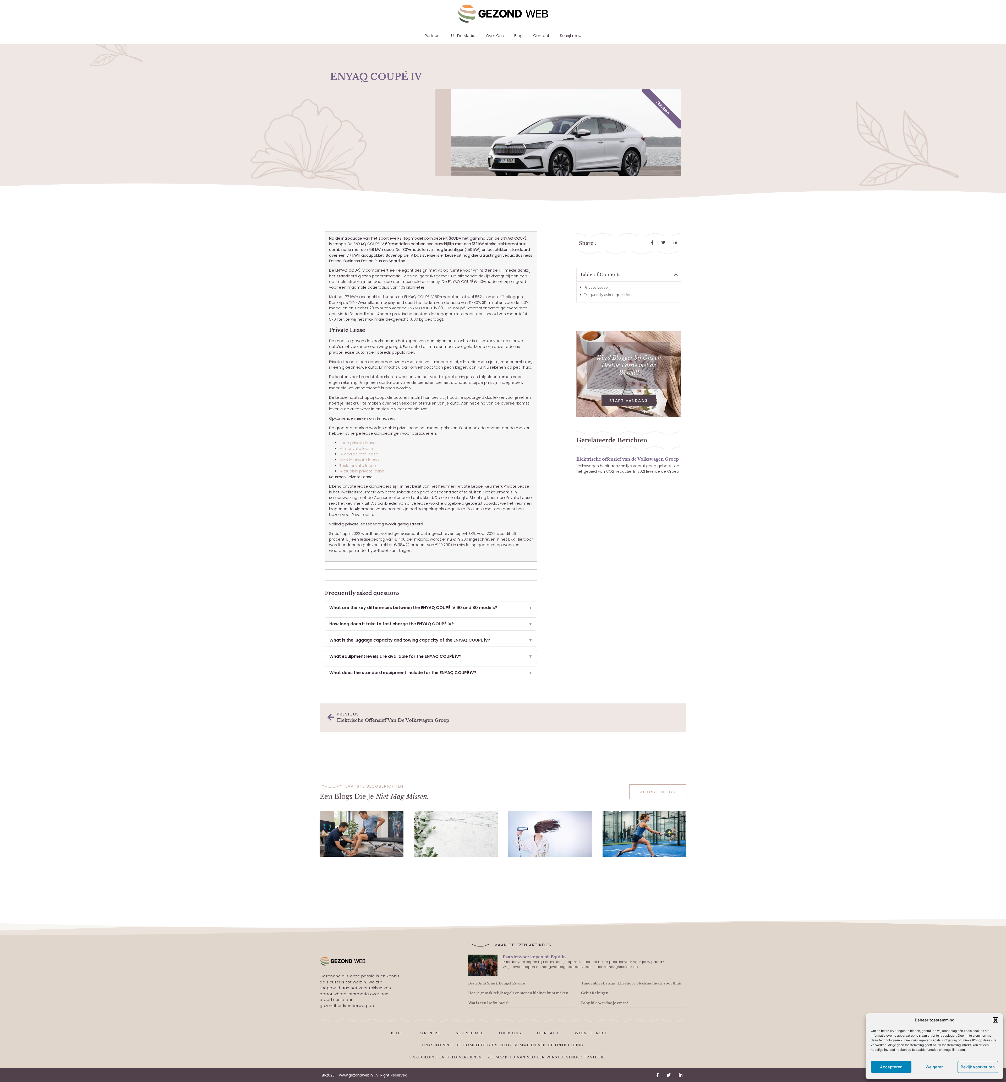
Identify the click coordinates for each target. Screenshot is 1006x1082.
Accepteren (891, 1066)
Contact (541, 35)
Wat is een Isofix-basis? (488, 1003)
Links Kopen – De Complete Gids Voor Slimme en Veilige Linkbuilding (503, 1045)
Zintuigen (663, 107)
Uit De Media (463, 35)
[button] (995, 1020)
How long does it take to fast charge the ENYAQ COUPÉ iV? (431, 624)
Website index (591, 1033)
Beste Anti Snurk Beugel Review (497, 983)
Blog (518, 35)
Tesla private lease (358, 465)
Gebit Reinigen (594, 993)
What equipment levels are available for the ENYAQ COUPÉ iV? (431, 656)
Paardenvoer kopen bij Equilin (534, 956)
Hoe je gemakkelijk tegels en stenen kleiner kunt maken (518, 993)
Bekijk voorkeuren (978, 1066)
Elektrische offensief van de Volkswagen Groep (627, 459)
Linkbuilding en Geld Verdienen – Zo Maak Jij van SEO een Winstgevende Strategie (507, 1057)
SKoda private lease (359, 454)
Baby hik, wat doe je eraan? (604, 1003)
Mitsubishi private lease (362, 471)
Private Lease (595, 287)
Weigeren (935, 1066)
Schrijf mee (570, 35)
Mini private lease (356, 448)
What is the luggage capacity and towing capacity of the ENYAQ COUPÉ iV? (431, 640)
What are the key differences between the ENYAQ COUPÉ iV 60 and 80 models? (431, 608)
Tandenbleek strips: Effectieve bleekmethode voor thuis (631, 983)
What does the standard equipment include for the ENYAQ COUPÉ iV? (431, 673)
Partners (433, 35)
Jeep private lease (358, 442)
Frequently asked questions (608, 294)
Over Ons (495, 35)
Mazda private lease (359, 459)
